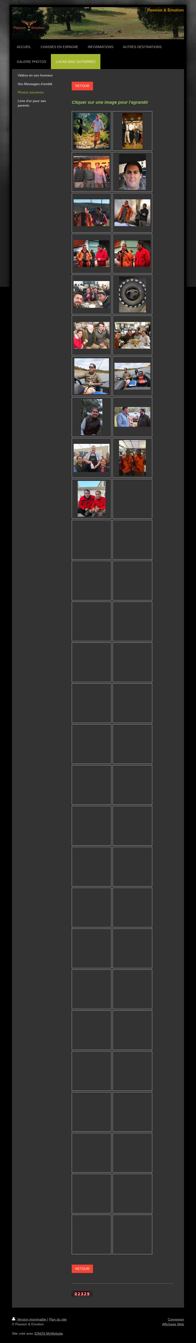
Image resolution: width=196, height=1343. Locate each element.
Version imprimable (31, 1319)
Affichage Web (173, 1324)
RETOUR (82, 86)
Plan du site (58, 1319)
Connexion (176, 1319)
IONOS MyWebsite (48, 1333)
